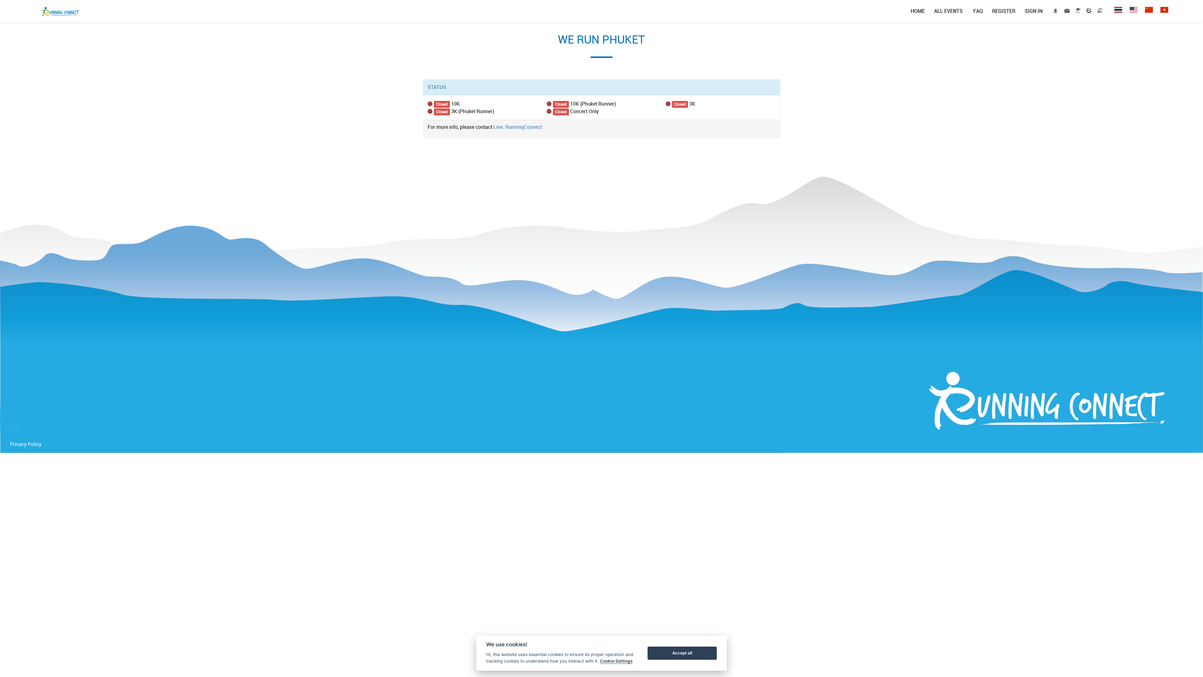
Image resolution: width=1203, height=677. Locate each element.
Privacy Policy (25, 444)
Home (918, 11)
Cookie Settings (616, 661)
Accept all (682, 652)
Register (1003, 11)
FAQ (977, 11)
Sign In (1034, 11)
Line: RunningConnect (517, 126)
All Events (948, 11)
